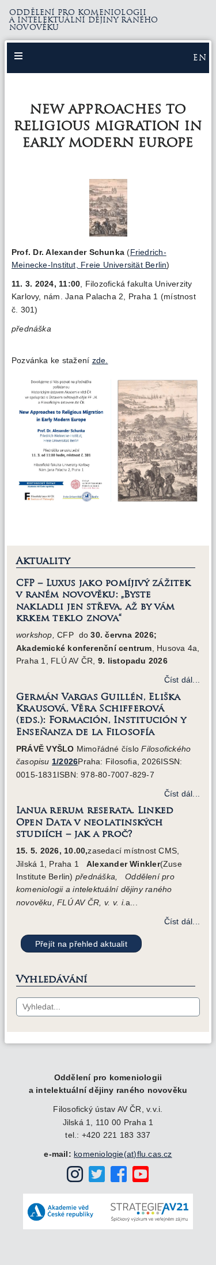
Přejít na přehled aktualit (81, 943)
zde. (100, 360)
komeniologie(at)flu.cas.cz (123, 1154)
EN (199, 57)
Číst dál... (182, 679)
